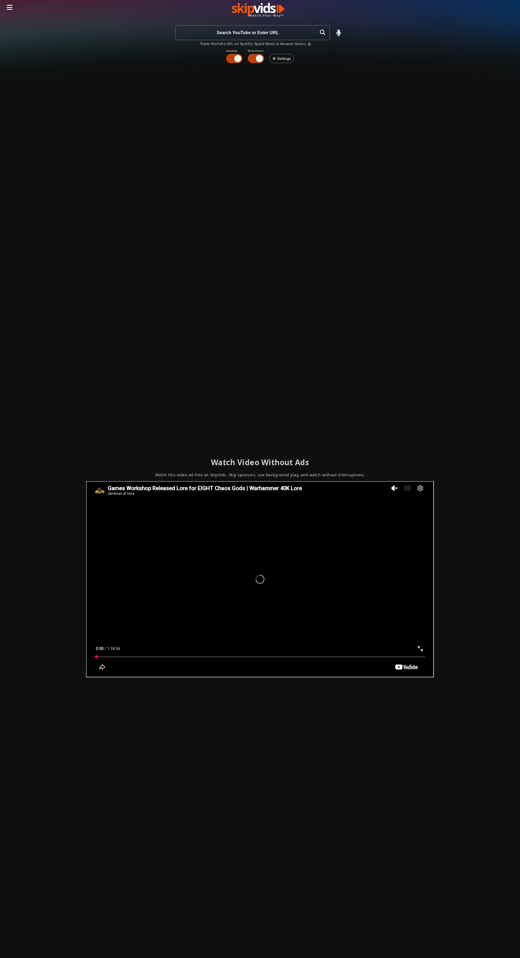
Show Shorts (255, 51)
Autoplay (232, 51)
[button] (338, 33)
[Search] (322, 32)
